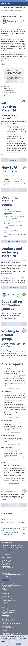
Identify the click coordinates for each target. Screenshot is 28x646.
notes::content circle (14, 417)
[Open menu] (26, 1)
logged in (10, 522)
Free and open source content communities (11, 623)
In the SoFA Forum (8, 478)
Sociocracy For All (7, 542)
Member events (5, 607)
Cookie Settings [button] (11, 643)
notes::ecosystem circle (14, 432)
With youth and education (8, 619)
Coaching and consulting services (9, 597)
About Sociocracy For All (7, 559)
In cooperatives (5, 615)
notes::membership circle (14, 444)
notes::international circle (14, 459)
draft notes (22, 375)
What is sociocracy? (6, 557)
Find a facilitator (5, 596)
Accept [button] (18, 643)
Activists (4, 622)
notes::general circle (14, 388)
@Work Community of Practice (11, 230)
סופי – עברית (4, 631)
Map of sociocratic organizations (9, 610)
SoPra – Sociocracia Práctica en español (10, 629)
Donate (4, 570)
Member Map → (14, 190)
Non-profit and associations (8, 620)
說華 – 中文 (4, 630)
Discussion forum (6, 608)
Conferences (5, 589)
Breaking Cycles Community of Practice (13, 222)
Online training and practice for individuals (11, 585)
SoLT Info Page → (14, 160)
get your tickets (11, 30)
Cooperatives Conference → (14, 324)
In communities (5, 616)
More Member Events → (14, 241)
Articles (3, 591)
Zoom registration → (14, 287)
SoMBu (19, 10)
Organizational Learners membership (10, 561)
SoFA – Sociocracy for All (7, 627)
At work (3, 613)
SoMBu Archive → (14, 505)
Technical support (6, 566)
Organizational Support (7, 599)
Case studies (5, 602)
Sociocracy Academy (6, 586)
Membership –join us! (7, 560)
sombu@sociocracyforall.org (8, 491)
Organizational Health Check (8, 600)
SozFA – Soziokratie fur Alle (8, 634)
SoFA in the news (6, 563)
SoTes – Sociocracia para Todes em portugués (12, 633)
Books (3, 588)
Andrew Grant (13, 10)
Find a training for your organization (10, 595)
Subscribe (5, 580)
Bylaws (3, 603)
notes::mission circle (14, 483)
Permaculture (5, 617)
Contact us (4, 564)
